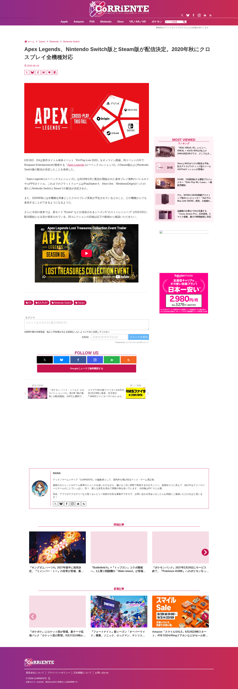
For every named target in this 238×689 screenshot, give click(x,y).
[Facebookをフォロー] (193, 15)
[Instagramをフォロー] (199, 15)
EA (30, 302)
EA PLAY (43, 302)
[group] (57, 552)
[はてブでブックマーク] (43, 72)
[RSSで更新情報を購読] (210, 15)
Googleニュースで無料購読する (86, 368)
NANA (57, 473)
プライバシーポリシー (58, 672)
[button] (184, 21)
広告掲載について (83, 672)
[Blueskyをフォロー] (187, 15)
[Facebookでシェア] (38, 72)
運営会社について (35, 672)
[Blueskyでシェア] (32, 72)
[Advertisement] (183, 107)
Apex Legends (76, 165)
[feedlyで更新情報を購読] (204, 15)
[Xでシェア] (26, 72)
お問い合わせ (102, 672)
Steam (81, 302)
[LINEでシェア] (49, 72)
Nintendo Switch (62, 302)
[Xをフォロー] (182, 15)
